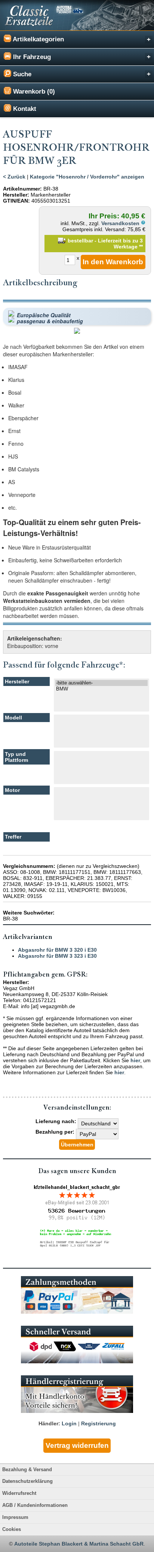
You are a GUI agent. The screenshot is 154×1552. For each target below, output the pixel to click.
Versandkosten (121, 223)
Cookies (11, 1529)
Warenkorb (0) (33, 91)
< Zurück (14, 177)
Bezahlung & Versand (27, 1469)
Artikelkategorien (37, 39)
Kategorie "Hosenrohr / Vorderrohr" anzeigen (87, 177)
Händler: (49, 1423)
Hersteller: (16, 195)
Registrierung (98, 1423)
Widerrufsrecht (19, 1493)
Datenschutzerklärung (27, 1481)
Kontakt (23, 108)
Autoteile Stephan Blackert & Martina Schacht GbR (79, 1544)
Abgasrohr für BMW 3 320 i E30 (57, 950)
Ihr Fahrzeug (31, 57)
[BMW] (101, 689)
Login (69, 1423)
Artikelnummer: (22, 189)
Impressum (15, 1517)
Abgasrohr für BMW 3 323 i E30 (57, 956)
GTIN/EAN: (16, 201)
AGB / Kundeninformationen (35, 1505)
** (141, 247)
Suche (21, 74)
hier (135, 1060)
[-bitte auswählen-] (101, 683)
